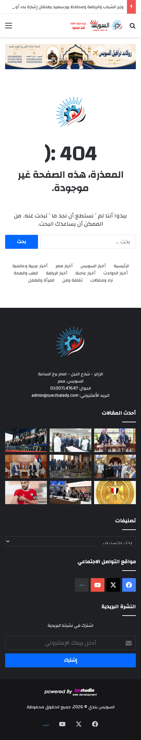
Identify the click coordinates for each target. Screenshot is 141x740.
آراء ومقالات (101, 280)
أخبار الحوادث (115, 273)
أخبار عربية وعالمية (30, 266)
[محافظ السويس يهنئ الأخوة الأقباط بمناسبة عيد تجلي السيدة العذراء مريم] (115, 466)
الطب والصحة (26, 273)
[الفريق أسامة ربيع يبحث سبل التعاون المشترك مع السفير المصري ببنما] (26, 466)
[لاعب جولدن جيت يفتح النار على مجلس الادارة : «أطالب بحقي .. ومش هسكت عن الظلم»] (26, 492)
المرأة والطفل (41, 280)
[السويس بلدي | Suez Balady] (96, 25)
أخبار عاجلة (85, 273)
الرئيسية (121, 266)
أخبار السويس (93, 266)
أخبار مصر (64, 266)
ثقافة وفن (72, 280)
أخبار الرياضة (56, 273)
